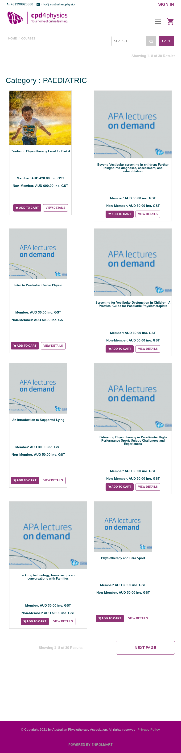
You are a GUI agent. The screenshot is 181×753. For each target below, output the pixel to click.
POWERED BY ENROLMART (90, 744)
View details (55, 207)
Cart (166, 41)
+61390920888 (21, 4)
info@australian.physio (57, 4)
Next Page (145, 647)
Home (12, 38)
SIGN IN (166, 4)
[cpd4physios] (37, 17)
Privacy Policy (148, 729)
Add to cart (28, 207)
